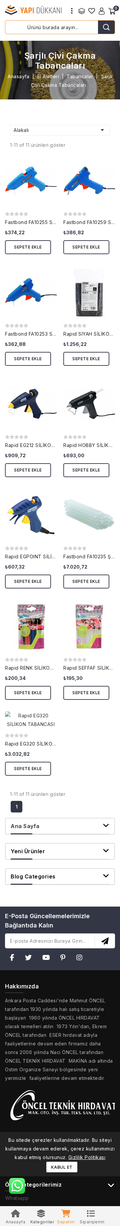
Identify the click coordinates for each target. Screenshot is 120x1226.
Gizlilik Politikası (87, 1157)
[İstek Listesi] (91, 11)
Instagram (81, 958)
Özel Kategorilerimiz (33, 1184)
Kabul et (62, 1167)
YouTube (48, 958)
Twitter (30, 958)
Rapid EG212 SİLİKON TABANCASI (44, 445)
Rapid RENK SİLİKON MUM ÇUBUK (45, 668)
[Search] (106, 27)
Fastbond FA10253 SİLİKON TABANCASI (51, 334)
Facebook (14, 958)
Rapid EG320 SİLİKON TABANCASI (45, 744)
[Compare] (81, 11)
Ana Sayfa (25, 826)
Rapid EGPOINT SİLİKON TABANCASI (48, 556)
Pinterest (65, 958)
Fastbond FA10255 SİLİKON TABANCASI (51, 222)
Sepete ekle (28, 247)
